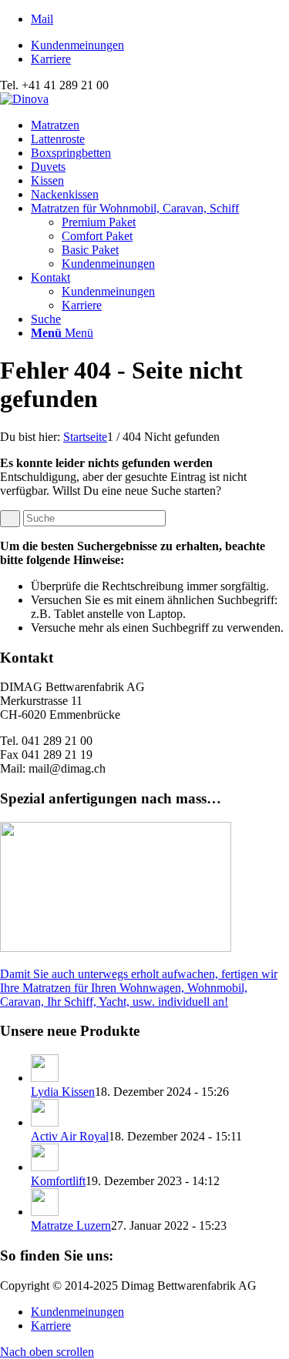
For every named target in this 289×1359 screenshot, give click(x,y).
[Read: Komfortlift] (45, 1167)
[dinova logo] (24, 98)
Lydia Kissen (63, 1091)
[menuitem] (160, 45)
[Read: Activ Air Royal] (45, 1122)
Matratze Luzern (71, 1225)
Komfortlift (58, 1180)
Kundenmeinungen (77, 45)
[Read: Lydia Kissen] (45, 1077)
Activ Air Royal (70, 1136)
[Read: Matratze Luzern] (45, 1211)
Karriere (51, 58)
